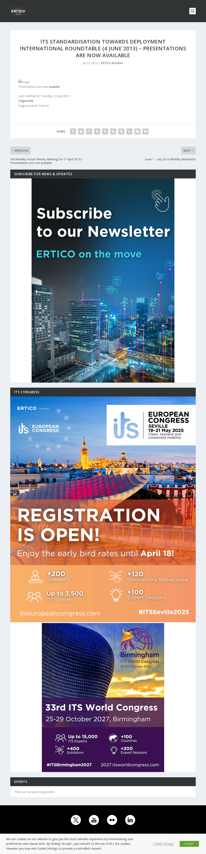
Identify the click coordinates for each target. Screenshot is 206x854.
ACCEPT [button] (189, 844)
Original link (25, 101)
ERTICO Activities (112, 63)
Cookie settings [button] (163, 844)
